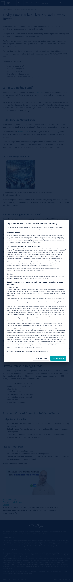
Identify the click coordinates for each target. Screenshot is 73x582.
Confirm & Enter (58, 358)
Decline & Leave (41, 358)
